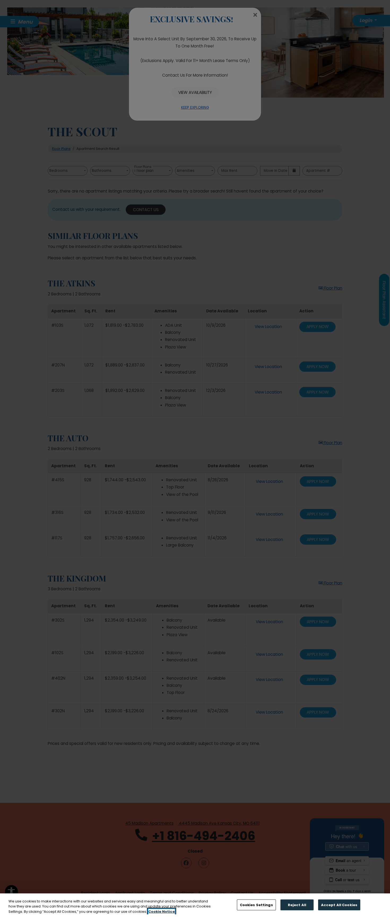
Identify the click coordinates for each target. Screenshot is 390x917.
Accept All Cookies (339, 904)
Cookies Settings (256, 904)
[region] (195, 905)
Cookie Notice (161, 911)
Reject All (297, 904)
